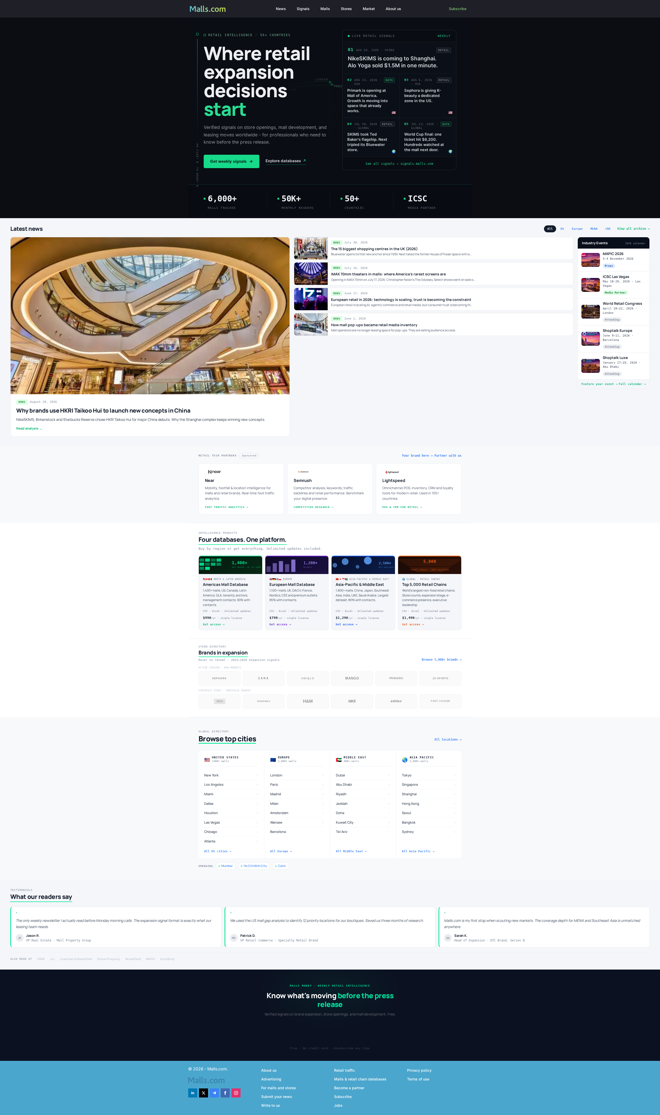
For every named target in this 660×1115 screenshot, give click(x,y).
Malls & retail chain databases (360, 1079)
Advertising (271, 1079)
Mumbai (227, 866)
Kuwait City (363, 822)
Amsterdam (297, 812)
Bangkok (429, 822)
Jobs (338, 1105)
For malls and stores (278, 1088)
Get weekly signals (231, 161)
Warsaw (297, 822)
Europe (577, 229)
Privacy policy (419, 1070)
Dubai (363, 775)
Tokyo (429, 775)
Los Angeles (231, 784)
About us (393, 8)
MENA (594, 229)
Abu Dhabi (363, 784)
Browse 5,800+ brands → (441, 659)
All (550, 229)
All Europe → (281, 851)
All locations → (447, 739)
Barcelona (297, 831)
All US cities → (217, 851)
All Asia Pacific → (418, 851)
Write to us (270, 1105)
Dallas (231, 803)
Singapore (429, 784)
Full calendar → (632, 384)
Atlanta (231, 841)
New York (231, 775)
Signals (303, 8)
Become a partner (349, 1088)
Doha (363, 812)
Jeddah (363, 803)
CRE (608, 229)
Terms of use (418, 1079)
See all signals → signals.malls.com (399, 164)
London (297, 775)
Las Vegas (231, 822)
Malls (325, 8)
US (562, 229)
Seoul (429, 812)
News (281, 8)
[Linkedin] (192, 1092)
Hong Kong (429, 803)
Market (369, 8)
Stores (346, 8)
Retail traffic (344, 1070)
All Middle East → (351, 851)
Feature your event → (599, 384)
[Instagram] (236, 1092)
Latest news (26, 229)
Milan (297, 803)
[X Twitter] (203, 1092)
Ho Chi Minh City (255, 866)
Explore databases (286, 160)
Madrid (297, 793)
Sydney (429, 831)
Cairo (282, 866)
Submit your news (276, 1096)
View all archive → (633, 229)
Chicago (231, 831)
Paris (297, 784)
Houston (231, 812)
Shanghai (429, 793)
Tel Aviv (363, 831)
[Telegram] (214, 1092)
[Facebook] (225, 1092)
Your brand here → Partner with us (431, 455)
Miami (231, 793)
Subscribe (457, 8)
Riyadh (363, 793)
